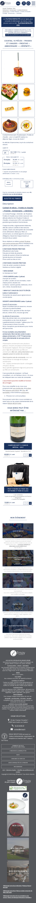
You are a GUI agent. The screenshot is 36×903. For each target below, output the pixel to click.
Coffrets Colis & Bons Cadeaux (18, 704)
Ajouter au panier (12, 199)
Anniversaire (13, 10)
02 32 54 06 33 (18, 194)
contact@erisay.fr (19, 729)
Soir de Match (18, 531)
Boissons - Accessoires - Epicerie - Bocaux (18, 698)
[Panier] (28, 3)
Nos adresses (18, 766)
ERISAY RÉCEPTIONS (14, 403)
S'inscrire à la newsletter (18, 751)
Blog (18, 754)
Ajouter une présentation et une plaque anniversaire (15, 172)
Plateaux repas (18, 687)
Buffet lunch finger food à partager (18, 558)
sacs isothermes (18, 388)
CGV (3, 770)
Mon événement (18, 694)
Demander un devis (18, 746)
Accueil (4, 8)
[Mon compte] (24, 3)
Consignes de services (18, 758)
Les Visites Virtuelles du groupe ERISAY (18, 660)
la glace (28, 388)
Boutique (9, 8)
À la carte (18, 676)
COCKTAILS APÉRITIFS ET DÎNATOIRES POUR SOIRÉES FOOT (19, 545)
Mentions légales (11, 770)
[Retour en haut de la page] (32, 899)
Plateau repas (18, 604)
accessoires (25, 392)
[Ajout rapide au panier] (30, 455)
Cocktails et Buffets (18, 680)
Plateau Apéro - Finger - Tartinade (18, 665)
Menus (18, 672)
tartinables (6, 392)
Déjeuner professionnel (18, 626)
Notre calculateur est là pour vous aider (18, 35)
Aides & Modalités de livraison (18, 762)
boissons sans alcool (12, 390)
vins (23, 390)
